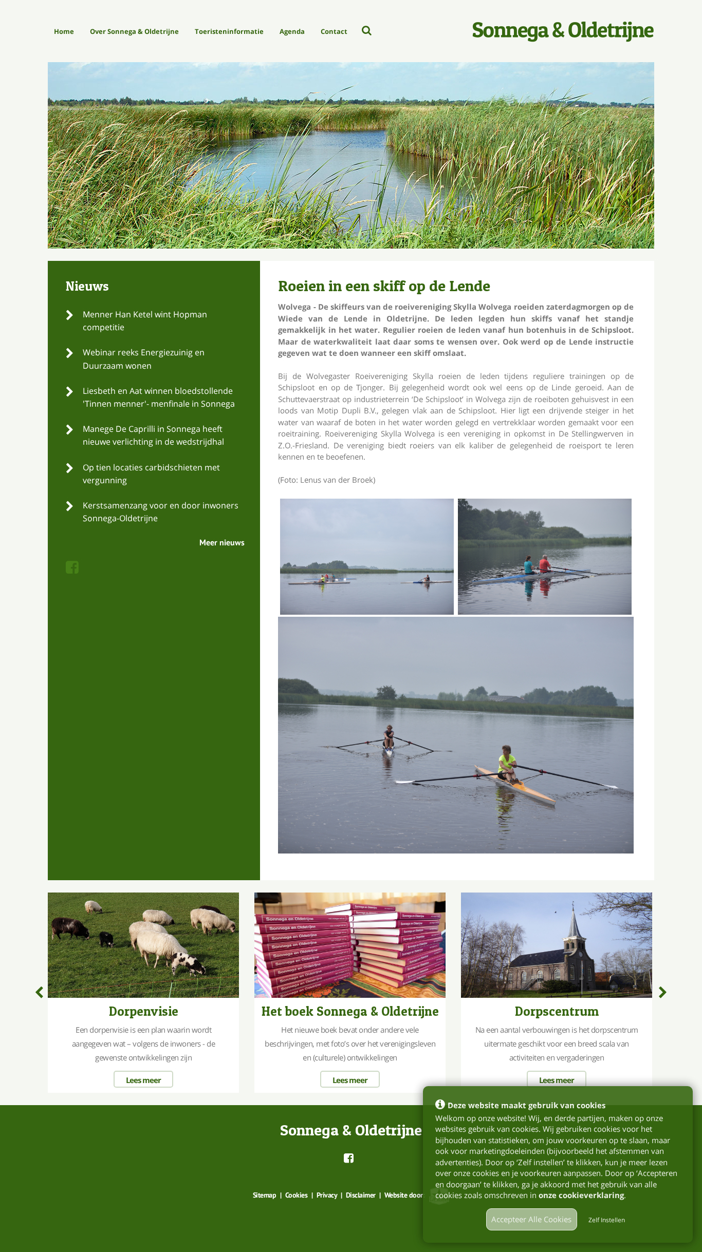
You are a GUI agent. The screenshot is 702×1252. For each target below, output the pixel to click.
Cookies (296, 1195)
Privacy (327, 1195)
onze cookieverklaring (581, 1195)
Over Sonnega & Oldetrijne (134, 31)
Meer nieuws (222, 542)
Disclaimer (361, 1195)
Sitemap (264, 1195)
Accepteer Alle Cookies (531, 1219)
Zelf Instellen (606, 1220)
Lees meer (143, 1080)
